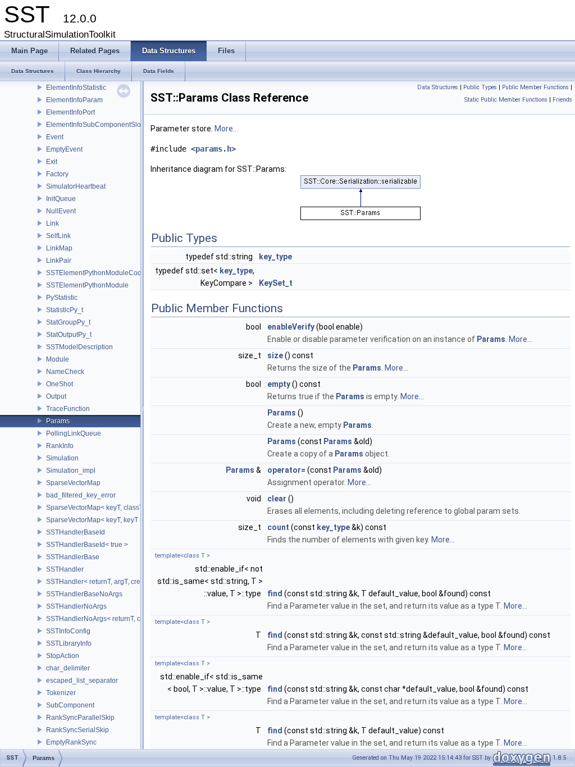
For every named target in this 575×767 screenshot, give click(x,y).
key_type (275, 256)
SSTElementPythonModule (87, 285)
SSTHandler (65, 569)
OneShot (59, 384)
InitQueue (61, 199)
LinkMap (59, 248)
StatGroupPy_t (68, 322)
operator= (286, 469)
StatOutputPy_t (69, 335)
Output (56, 396)
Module (57, 359)
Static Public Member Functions (505, 99)
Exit (51, 162)
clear (276, 498)
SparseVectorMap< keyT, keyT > (95, 520)
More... (226, 128)
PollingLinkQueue (73, 433)
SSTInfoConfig (68, 631)
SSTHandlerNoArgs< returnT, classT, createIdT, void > (127, 619)
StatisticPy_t (64, 310)
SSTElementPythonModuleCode (95, 273)
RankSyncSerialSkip (77, 730)
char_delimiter (68, 668)
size (275, 355)
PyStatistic (61, 298)
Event (54, 137)
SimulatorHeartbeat (76, 186)
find (274, 593)
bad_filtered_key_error (81, 495)
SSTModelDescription (79, 347)
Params (58, 421)
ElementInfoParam (74, 100)
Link (52, 223)
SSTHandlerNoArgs (76, 606)
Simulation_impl (70, 470)
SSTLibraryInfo (69, 643)
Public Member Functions (535, 87)
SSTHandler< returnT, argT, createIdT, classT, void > (124, 582)
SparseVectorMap (73, 483)
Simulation (62, 458)
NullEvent (61, 211)
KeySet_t (276, 283)
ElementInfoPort (70, 112)
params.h (213, 148)
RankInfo (60, 446)
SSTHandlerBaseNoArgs (84, 594)
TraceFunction (68, 409)
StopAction (62, 656)
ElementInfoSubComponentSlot (94, 125)
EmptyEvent (64, 149)
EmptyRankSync (71, 742)
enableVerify (290, 326)
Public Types (480, 87)
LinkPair (58, 260)
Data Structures (437, 87)
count (278, 527)
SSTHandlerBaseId (75, 532)
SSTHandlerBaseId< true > (87, 545)
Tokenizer (61, 693)
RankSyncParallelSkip (80, 718)
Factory (57, 174)
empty (278, 384)
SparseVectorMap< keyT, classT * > (99, 508)
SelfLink (58, 236)
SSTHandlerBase (72, 557)
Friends (562, 99)
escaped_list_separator (82, 680)
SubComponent (70, 705)
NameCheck (65, 372)
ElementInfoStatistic (76, 88)
